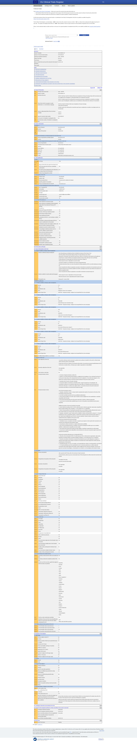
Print (36, 48)
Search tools (55, 41)
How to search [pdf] (49, 38)
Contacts (56, 6)
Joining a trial (48, 6)
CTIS (71, 732)
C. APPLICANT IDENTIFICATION (40, 73)
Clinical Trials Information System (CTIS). (41, 19)
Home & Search (38, 6)
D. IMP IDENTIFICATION (39, 74)
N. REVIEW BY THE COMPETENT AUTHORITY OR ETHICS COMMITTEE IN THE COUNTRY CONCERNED (54, 83)
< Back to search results (38, 46)
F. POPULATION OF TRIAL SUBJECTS (41, 80)
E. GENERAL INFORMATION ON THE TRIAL (42, 78)
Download (41, 48)
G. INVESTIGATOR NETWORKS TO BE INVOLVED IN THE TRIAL (46, 82)
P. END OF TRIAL (37, 85)
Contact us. (40, 724)
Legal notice (101, 730)
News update (71, 6)
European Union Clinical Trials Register (43, 11)
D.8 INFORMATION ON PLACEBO (41, 76)
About (63, 6)
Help (103, 2)
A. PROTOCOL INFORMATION (40, 69)
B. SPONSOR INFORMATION (40, 71)
